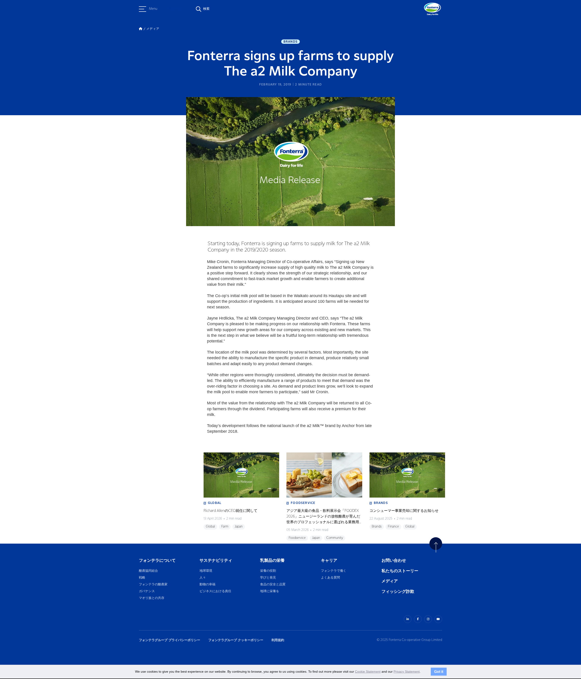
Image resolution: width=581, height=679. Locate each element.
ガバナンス (147, 591)
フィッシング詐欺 (398, 591)
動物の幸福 (207, 584)
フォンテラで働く (333, 571)
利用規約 (277, 640)
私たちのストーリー (400, 571)
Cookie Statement (368, 671)
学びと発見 (268, 577)
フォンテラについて (157, 560)
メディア (390, 581)
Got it (438, 671)
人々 (202, 577)
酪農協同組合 (148, 571)
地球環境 (205, 571)
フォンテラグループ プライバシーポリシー (169, 640)
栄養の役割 (268, 571)
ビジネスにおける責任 (215, 591)
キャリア (329, 560)
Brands (290, 41)
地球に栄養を (269, 591)
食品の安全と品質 (273, 584)
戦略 (142, 577)
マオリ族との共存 (151, 598)
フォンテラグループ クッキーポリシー (235, 640)
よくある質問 (330, 577)
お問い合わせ (394, 560)
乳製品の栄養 (272, 560)
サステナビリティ (215, 560)
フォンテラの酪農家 (153, 584)
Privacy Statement (407, 671)
